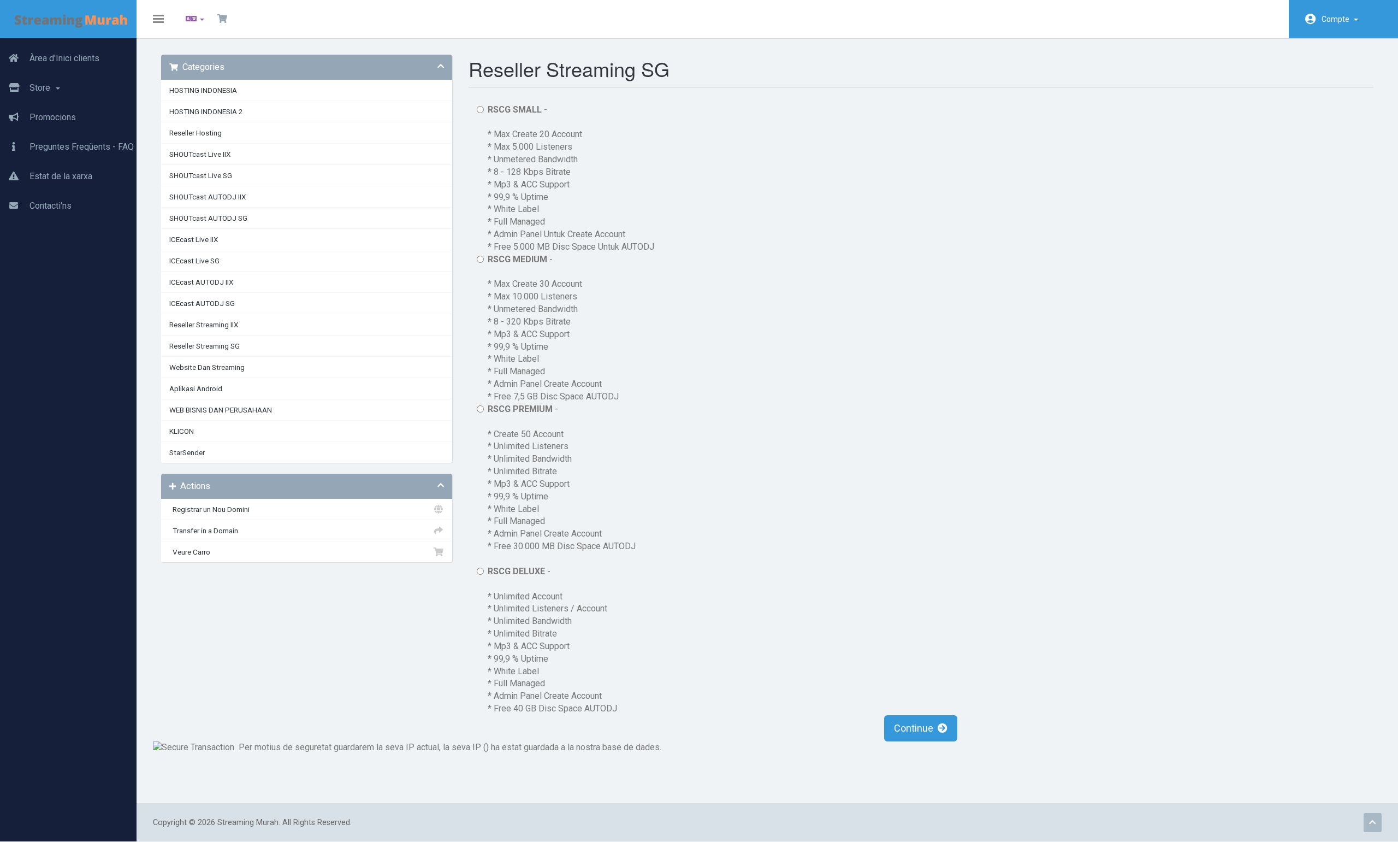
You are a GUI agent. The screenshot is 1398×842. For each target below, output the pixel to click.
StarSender (187, 452)
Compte (1337, 19)
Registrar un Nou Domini (209, 509)
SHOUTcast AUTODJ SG (208, 218)
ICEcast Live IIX (193, 239)
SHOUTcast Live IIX (199, 154)
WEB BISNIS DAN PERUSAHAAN (220, 409)
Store (41, 88)
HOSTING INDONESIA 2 (206, 111)
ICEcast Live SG (194, 260)
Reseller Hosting (195, 132)
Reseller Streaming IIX (203, 324)
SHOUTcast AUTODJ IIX (207, 196)
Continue (916, 728)
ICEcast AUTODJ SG (202, 303)
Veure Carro (189, 551)
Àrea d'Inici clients (63, 58)
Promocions (51, 117)
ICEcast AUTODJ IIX (201, 282)
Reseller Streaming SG (204, 345)
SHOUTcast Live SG (200, 175)
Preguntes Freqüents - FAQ (80, 147)
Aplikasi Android (195, 388)
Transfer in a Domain (203, 530)
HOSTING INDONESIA (203, 90)
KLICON (181, 431)
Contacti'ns (49, 206)
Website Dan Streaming (207, 367)
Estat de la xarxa (59, 176)
